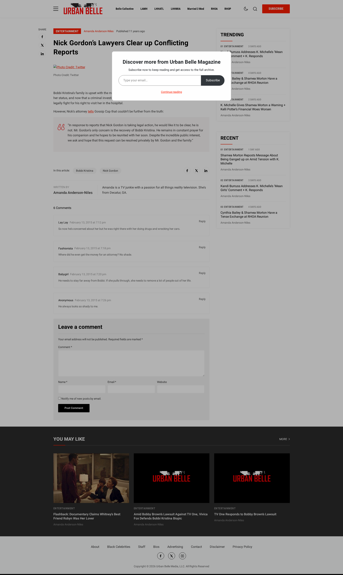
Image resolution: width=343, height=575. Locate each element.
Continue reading (171, 91)
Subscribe (213, 80)
